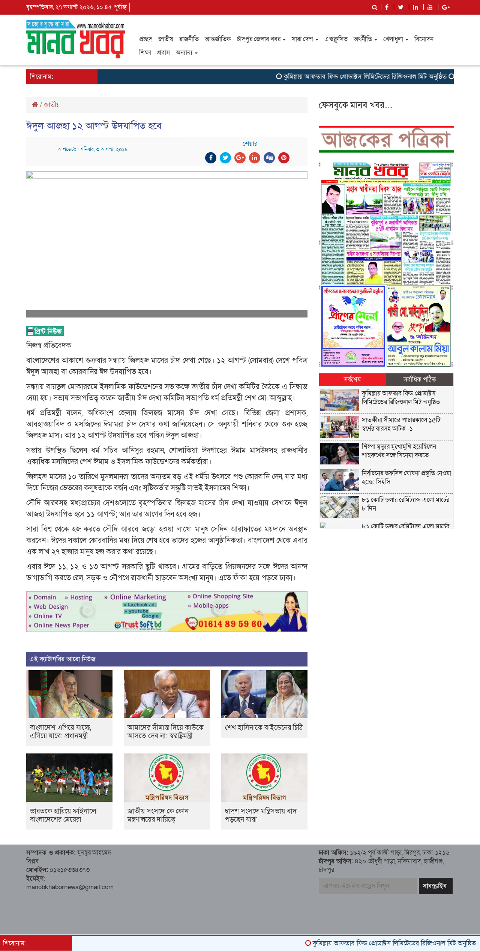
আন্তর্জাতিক (218, 39)
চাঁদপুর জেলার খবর (259, 39)
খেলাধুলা (394, 39)
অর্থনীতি (364, 39)
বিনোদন (424, 39)
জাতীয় (165, 39)
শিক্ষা (145, 52)
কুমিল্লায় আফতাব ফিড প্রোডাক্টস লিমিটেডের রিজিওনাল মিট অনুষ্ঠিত (342, 76)
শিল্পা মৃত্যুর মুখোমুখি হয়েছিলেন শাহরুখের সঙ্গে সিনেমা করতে (399, 451)
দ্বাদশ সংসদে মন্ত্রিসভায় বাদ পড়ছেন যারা (261, 815)
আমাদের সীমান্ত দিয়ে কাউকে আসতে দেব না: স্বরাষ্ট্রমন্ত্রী (166, 732)
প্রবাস (163, 52)
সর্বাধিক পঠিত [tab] (420, 379)
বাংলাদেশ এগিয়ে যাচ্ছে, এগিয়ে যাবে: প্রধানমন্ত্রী (60, 732)
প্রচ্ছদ (145, 39)
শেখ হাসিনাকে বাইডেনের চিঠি (264, 727)
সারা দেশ (303, 39)
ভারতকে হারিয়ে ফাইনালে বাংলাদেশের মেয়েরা (63, 815)
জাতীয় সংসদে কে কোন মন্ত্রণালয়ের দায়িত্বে (158, 815)
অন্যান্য (185, 52)
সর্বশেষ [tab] (352, 379)
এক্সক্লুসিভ (336, 39)
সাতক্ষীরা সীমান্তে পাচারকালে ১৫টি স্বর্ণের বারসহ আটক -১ (401, 424)
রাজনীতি (189, 39)
